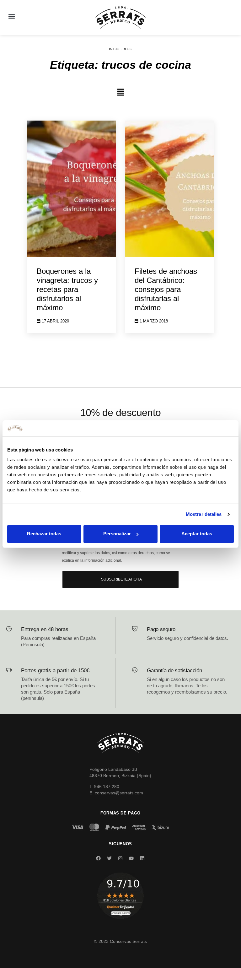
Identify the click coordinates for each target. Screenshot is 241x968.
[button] (11, 16)
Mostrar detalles (204, 514)
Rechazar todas (44, 534)
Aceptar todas (196, 534)
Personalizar (117, 534)
